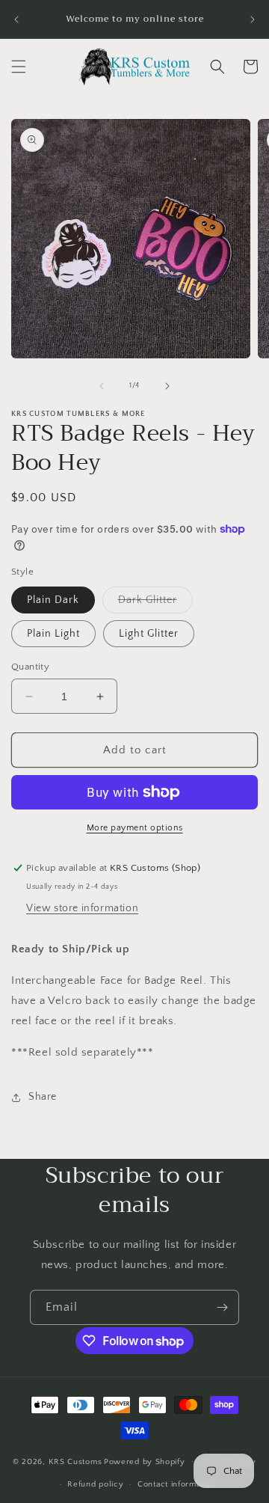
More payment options (135, 828)
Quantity (30, 666)
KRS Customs (75, 1461)
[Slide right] (167, 386)
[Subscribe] (221, 1307)
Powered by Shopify (144, 1461)
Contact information (176, 1484)
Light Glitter (149, 634)
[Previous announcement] (16, 19)
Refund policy (95, 1484)
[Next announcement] (252, 19)
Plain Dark (53, 600)
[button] (18, 66)
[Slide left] (101, 386)
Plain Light (53, 634)
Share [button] (42, 1097)
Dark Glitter (155, 603)
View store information (82, 908)
